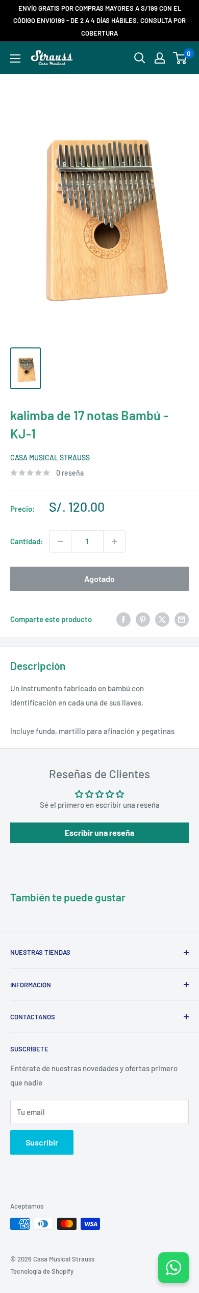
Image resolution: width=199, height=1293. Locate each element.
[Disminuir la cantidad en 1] (60, 541)
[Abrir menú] (15, 58)
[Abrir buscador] (139, 58)
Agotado (99, 578)
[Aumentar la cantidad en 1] (114, 541)
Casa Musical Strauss (50, 457)
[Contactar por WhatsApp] (173, 1267)
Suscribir (42, 1142)
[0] (180, 58)
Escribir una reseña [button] (99, 832)
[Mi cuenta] (160, 58)
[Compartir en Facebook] (123, 619)
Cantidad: (26, 541)
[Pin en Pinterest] (143, 619)
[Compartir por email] (182, 619)
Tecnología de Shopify (41, 1271)
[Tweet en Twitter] (162, 619)
